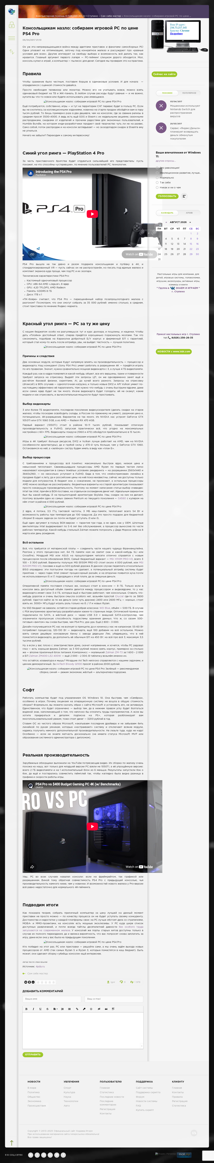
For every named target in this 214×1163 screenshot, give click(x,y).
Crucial (119, 597)
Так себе (165, 183)
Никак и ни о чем (170, 188)
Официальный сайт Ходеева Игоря (73, 1131)
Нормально (166, 178)
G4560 (122, 499)
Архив (189, 213)
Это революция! (169, 168)
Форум (140, 1097)
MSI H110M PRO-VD (121, 559)
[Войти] (11, 25)
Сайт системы (144, 1088)
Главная (105, 1088)
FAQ (138, 1106)
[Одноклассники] (29, 982)
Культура (69, 1093)
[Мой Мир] (33, 982)
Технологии (71, 1101)
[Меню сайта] (11, 38)
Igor (113, 982)
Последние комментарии (108, 1103)
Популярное (189, 93)
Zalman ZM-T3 (114, 653)
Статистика (107, 1093)
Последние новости (112, 1097)
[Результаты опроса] (184, 196)
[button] (26, 1009)
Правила (177, 1097)
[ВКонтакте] (25, 982)
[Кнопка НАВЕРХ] (11, 1143)
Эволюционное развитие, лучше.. (179, 173)
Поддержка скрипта (148, 1093)
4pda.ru (40, 967)
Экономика (34, 1101)
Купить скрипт (145, 1110)
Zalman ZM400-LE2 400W (45, 656)
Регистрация (107, 1109)
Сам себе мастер (37, 974)
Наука (67, 1097)
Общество (34, 1097)
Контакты (106, 1114)
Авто (67, 1106)
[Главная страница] (11, 11)
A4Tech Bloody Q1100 (69, 664)
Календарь (167, 213)
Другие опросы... (166, 161)
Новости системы (146, 1101)
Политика (33, 1093)
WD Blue (104, 608)
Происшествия (37, 1106)
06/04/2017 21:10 (32, 40)
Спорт (67, 1088)
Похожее (167, 93)
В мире (32, 1088)
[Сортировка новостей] (11, 51)
